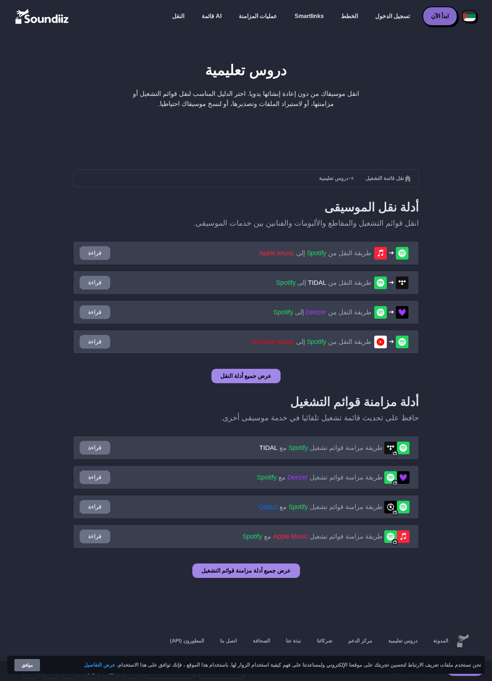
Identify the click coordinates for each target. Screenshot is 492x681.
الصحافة (261, 641)
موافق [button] (27, 665)
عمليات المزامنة (258, 16)
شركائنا (324, 641)
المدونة (440, 641)
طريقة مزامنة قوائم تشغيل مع (321, 447)
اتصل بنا (228, 641)
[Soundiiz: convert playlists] (462, 641)
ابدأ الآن (440, 16)
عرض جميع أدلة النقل (246, 376)
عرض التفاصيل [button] (99, 665)
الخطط (349, 16)
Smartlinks (309, 16)
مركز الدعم (360, 641)
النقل (178, 16)
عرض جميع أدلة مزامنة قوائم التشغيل (246, 570)
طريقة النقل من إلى (315, 253)
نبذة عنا (293, 641)
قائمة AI (212, 16)
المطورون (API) (187, 641)
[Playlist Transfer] (42, 16)
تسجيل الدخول (392, 16)
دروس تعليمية (402, 641)
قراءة (95, 253)
